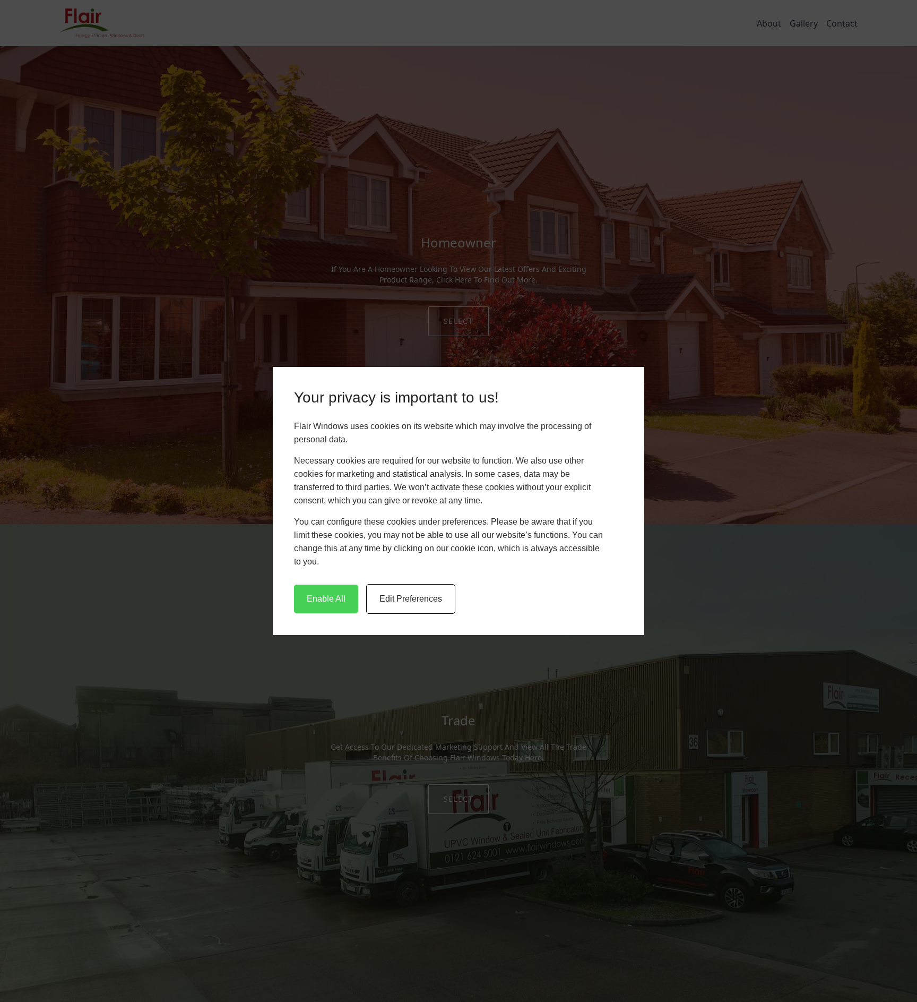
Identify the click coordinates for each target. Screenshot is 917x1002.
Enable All (326, 598)
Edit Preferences (410, 598)
